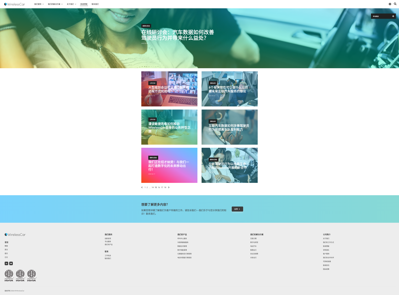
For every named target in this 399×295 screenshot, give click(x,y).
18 (165, 187)
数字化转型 (254, 242)
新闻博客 (326, 246)
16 (159, 187)
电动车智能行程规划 (184, 258)
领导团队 (326, 250)
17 (162, 187)
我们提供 (108, 234)
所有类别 (376, 16)
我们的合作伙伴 (328, 258)
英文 (6, 250)
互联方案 (253, 238)
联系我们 (108, 258)
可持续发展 (327, 261)
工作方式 (152, 84)
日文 (6, 257)
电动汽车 (253, 246)
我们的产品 (109, 244)
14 (153, 187)
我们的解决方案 (256, 234)
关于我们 (326, 238)
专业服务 (108, 241)
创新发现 (108, 238)
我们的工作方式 (328, 242)
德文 (6, 253)
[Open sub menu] (43, 4)
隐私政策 (326, 269)
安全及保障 (254, 254)
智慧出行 (253, 250)
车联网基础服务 (182, 242)
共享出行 (253, 258)
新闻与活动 (146, 26)
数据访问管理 (182, 246)
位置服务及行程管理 (184, 254)
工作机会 (108, 255)
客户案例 (326, 254)
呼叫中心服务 (182, 238)
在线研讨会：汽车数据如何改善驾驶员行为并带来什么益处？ (177, 35)
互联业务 (213, 84)
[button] (393, 16)
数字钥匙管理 (182, 250)
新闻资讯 (326, 265)
